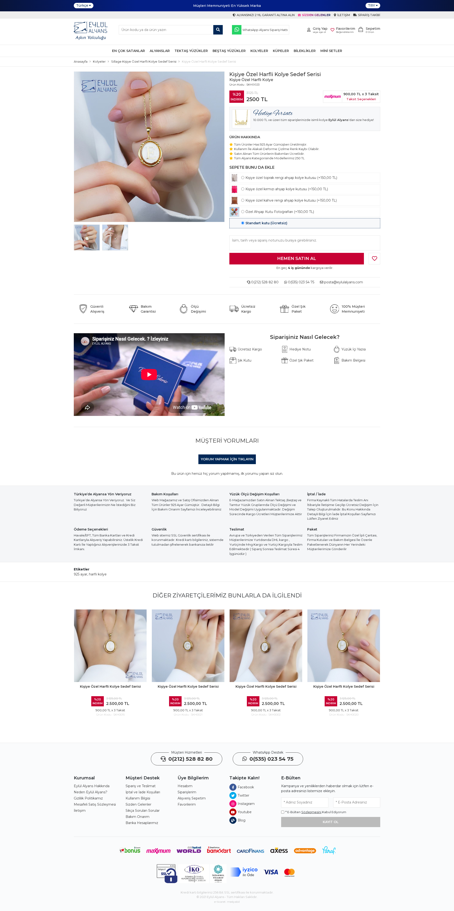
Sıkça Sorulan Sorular (143, 810)
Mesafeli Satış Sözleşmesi (95, 804)
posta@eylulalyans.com (343, 282)
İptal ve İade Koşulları (143, 792)
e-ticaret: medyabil (227, 901)
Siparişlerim (187, 792)
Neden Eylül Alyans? (90, 792)
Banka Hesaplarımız (142, 823)
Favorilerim (187, 804)
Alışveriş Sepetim (192, 798)
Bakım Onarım (137, 817)
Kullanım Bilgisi (138, 798)
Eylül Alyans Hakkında (91, 786)
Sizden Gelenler (138, 804)
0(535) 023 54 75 (300, 282)
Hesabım (185, 786)
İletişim (80, 810)
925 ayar (80, 574)
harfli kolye (98, 574)
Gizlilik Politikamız (88, 798)
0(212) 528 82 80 (264, 282)
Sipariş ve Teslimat (141, 786)
